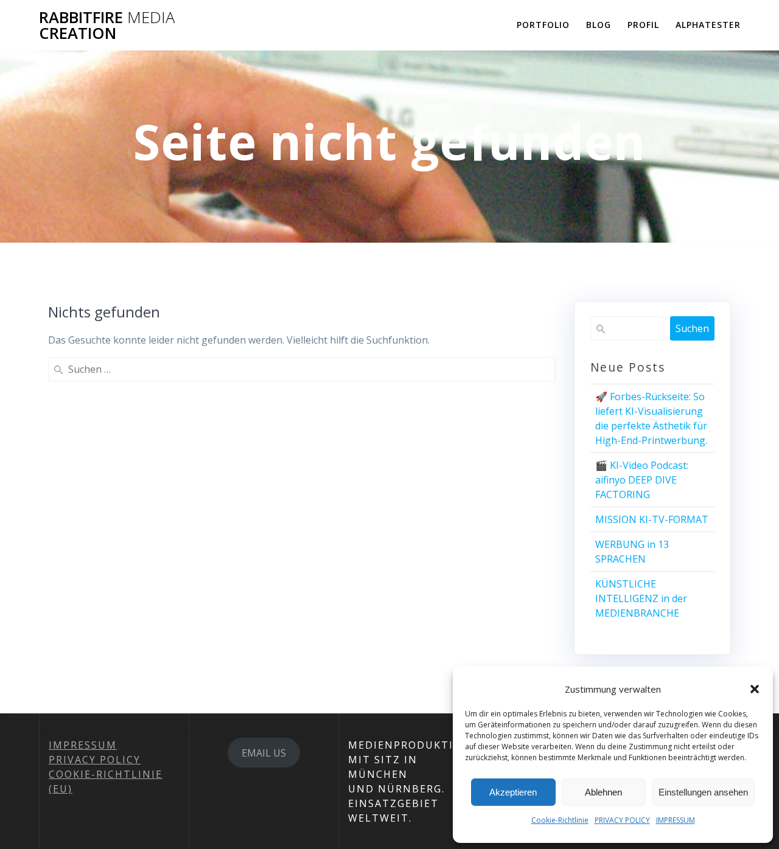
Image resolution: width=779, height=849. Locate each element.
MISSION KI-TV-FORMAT (651, 519)
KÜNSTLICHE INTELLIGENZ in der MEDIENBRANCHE (641, 598)
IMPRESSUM (675, 820)
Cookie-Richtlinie (560, 820)
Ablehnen (603, 792)
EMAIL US (264, 753)
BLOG (598, 24)
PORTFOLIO (543, 24)
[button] (755, 689)
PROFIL (643, 24)
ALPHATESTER (708, 24)
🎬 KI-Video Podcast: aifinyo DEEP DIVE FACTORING (641, 480)
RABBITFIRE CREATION (107, 25)
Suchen (692, 328)
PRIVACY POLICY (622, 820)
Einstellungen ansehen (703, 792)
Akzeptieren (513, 792)
